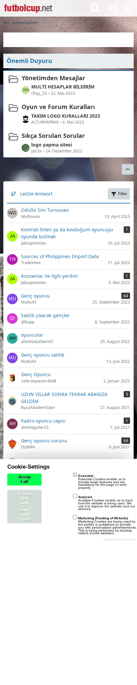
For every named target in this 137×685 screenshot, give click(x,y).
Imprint (108, 539)
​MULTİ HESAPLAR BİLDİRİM (62, 87)
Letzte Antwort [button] (36, 194)
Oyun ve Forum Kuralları (58, 107)
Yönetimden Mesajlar (53, 78)
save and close (24, 515)
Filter (122, 194)
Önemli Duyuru (29, 61)
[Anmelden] (111, 8)
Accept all (24, 479)
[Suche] (95, 8)
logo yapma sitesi (51, 145)
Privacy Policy (125, 539)
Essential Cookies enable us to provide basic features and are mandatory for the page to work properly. (102, 481)
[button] (128, 169)
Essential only (24, 498)
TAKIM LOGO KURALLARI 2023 (65, 116)
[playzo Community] (28, 8)
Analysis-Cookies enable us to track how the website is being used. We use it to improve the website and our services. (106, 503)
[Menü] (128, 8)
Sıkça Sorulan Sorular (53, 136)
